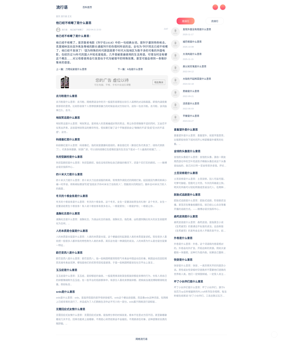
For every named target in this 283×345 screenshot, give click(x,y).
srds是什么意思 (65, 291)
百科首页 (87, 7)
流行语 (62, 7)
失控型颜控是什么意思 (69, 156)
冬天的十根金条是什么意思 (72, 196)
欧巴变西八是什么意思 (69, 252)
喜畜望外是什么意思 (186, 129)
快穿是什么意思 (183, 259)
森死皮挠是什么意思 (186, 216)
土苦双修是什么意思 (186, 173)
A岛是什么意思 (135, 69)
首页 (58, 16)
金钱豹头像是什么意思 (187, 151)
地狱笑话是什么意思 (68, 117)
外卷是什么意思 (183, 238)
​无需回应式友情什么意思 (70, 309)
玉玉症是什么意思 (66, 270)
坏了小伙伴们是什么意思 (188, 281)
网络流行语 (141, 339)
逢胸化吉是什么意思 (68, 213)
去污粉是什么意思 (66, 96)
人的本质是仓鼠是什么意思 (72, 230)
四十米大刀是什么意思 (69, 174)
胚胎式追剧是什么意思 (187, 194)
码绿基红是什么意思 (68, 139)
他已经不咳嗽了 (77, 30)
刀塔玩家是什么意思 (76, 69)
